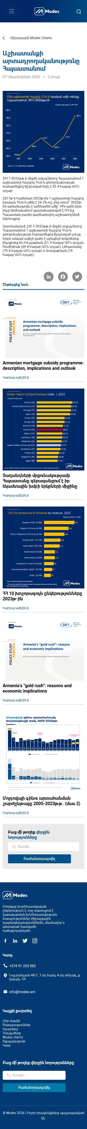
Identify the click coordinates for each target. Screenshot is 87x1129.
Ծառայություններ (17, 1025)
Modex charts (13, 1037)
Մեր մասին (11, 1021)
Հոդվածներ (12, 1033)
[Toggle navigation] (11, 11)
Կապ (6, 1045)
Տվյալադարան (14, 1041)
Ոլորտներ (10, 1029)
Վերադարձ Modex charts (31, 38)
